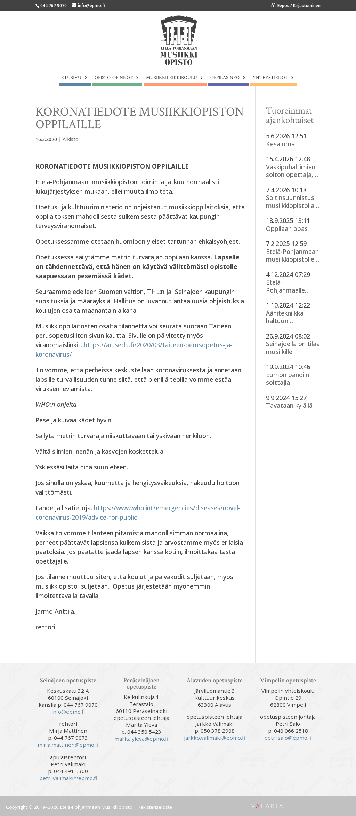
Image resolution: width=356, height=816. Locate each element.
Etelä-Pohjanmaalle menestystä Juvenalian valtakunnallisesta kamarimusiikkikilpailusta (292, 286)
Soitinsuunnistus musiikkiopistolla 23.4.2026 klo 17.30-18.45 (290, 201)
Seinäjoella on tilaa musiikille (293, 348)
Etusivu (71, 78)
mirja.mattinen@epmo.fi (68, 744)
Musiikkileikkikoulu (171, 78)
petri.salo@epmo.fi (288, 737)
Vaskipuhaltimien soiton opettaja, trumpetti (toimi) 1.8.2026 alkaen (291, 171)
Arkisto (71, 139)
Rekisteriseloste (155, 807)
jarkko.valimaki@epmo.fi (214, 737)
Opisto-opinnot (114, 78)
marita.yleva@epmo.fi (141, 738)
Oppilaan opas (287, 229)
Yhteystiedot (270, 78)
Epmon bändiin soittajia (287, 379)
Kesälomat (282, 144)
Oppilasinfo (225, 78)
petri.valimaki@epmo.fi (68, 778)
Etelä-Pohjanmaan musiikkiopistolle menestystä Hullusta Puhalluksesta (292, 255)
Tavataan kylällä (289, 406)
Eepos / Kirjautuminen (299, 5)
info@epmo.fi (68, 711)
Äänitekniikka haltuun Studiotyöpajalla (290, 317)
